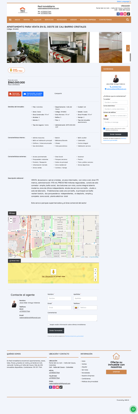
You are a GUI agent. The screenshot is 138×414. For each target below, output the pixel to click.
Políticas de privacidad (90, 382)
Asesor (73, 20)
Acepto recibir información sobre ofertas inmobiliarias (68, 324)
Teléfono (77, 303)
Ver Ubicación (48, 276)
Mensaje (106, 119)
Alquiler (37, 20)
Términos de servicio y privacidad (74, 336)
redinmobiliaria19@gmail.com (48, 8)
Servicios (49, 20)
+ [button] (11, 218)
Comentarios (52, 313)
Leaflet (82, 257)
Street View (17, 70)
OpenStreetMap (94, 257)
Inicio (17, 20)
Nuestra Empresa (88, 20)
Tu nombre (107, 99)
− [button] (11, 221)
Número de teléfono (109, 112)
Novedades (62, 20)
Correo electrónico (109, 106)
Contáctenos (105, 20)
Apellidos (77, 294)
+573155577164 (46, 12)
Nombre (51, 294)
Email (50, 303)
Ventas (27, 20)
